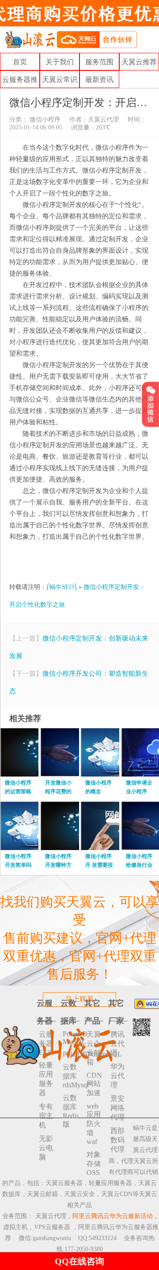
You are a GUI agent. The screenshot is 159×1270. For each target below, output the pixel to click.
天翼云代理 (103, 119)
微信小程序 (44, 119)
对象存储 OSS (94, 1163)
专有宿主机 (46, 1116)
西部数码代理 (117, 1140)
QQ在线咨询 (79, 1261)
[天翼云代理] (70, 39)
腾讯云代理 (117, 1043)
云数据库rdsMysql (71, 1076)
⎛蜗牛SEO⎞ (61, 587)
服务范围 (99, 62)
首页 (20, 62)
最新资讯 (99, 79)
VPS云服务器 (52, 1227)
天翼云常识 (59, 79)
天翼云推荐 (139, 62)
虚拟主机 (15, 1227)
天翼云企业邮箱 (94, 1048)
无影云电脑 (46, 1148)
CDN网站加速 (94, 1084)
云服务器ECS (46, 1043)
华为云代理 (117, 1076)
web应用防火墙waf (94, 1123)
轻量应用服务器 (46, 1079)
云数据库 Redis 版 (71, 1111)
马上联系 (79, 999)
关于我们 (59, 62)
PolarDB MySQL (71, 1037)
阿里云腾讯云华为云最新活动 (112, 1216)
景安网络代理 (117, 1108)
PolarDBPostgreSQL (71, 1054)
